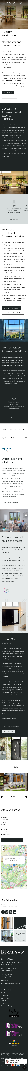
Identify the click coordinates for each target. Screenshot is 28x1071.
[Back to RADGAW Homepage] (14, 952)
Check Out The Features (9, 97)
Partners (3, 1000)
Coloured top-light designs (12, 703)
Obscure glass (13, 682)
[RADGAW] (8, 3)
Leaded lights (9, 666)
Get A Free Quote (8, 92)
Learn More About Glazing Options (11, 726)
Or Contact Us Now (8, 731)
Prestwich (5, 832)
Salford (4, 822)
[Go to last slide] (2, 797)
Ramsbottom (6, 834)
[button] (14, 865)
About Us (4, 993)
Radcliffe (5, 817)
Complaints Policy (6, 1006)
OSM (20, 887)
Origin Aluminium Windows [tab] (9, 438)
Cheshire (5, 827)
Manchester (6, 819)
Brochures (4, 1003)
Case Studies (5, 998)
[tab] (11, 219)
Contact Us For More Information (11, 308)
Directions (20, 858)
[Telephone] (20, 3)
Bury (4, 824)
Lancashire (5, 829)
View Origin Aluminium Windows (11, 502)
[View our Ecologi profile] (14, 1012)
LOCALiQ (20, 1058)
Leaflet (16, 887)
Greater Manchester (8, 815)
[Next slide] (25, 797)
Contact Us (4, 995)
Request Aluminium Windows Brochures (13, 312)
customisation (13, 60)
